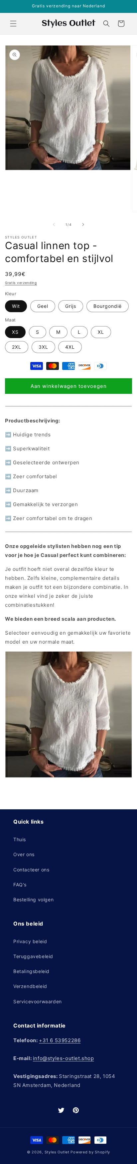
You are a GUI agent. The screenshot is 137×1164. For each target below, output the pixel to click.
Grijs (70, 306)
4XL (70, 347)
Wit (16, 306)
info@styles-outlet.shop (63, 1058)
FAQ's (20, 884)
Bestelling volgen (33, 899)
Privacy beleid (30, 941)
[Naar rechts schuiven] (83, 224)
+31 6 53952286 (59, 1040)
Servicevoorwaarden (37, 1001)
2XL (16, 347)
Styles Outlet (57, 1152)
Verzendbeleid (30, 986)
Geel (42, 306)
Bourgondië (107, 306)
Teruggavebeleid (33, 956)
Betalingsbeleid (31, 971)
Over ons (24, 854)
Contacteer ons (31, 869)
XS (15, 332)
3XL (43, 347)
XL (101, 332)
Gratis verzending (21, 283)
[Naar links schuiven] (54, 224)
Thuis (19, 839)
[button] (13, 23)
